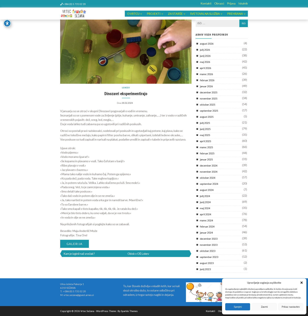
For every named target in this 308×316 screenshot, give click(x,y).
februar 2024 (207, 226)
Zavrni (264, 306)
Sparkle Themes (129, 311)
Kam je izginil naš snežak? (79, 253)
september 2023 (209, 256)
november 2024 (208, 171)
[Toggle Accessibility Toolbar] (7, 23)
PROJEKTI (154, 13)
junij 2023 (205, 269)
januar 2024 (206, 232)
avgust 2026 (207, 43)
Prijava (231, 3)
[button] (301, 282)
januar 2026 (206, 86)
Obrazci (219, 3)
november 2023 (208, 244)
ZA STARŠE (175, 13)
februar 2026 (207, 80)
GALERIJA (74, 244)
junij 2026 (205, 55)
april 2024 (205, 214)
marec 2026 (206, 74)
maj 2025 (205, 135)
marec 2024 (206, 220)
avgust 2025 (207, 116)
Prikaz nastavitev (291, 306)
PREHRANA (235, 13)
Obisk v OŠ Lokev (138, 253)
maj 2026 (205, 61)
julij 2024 (205, 195)
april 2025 (205, 141)
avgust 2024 (207, 189)
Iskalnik (243, 3)
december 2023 (208, 238)
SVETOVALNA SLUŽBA (205, 13)
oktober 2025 (207, 104)
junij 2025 (205, 128)
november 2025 (208, 98)
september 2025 (209, 110)
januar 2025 (206, 159)
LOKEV (126, 87)
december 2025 (208, 92)
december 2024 (208, 165)
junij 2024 (205, 202)
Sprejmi (238, 306)
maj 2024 (205, 208)
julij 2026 (205, 49)
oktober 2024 (207, 177)
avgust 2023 (207, 263)
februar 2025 (207, 153)
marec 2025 (206, 147)
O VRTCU (133, 13)
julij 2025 (205, 122)
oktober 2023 (207, 250)
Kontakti (206, 3)
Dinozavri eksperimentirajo (125, 93)
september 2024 (209, 183)
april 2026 (205, 67)
